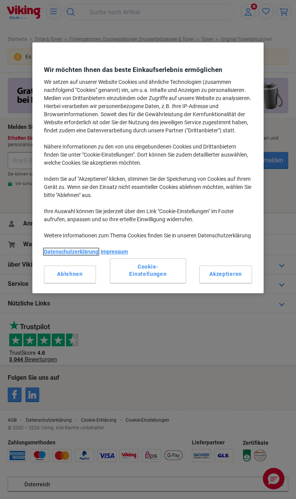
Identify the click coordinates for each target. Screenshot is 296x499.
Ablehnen (70, 274)
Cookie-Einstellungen (147, 270)
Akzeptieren (225, 274)
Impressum (114, 252)
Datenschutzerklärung (71, 252)
